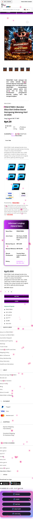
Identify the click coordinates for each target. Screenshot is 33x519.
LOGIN (8, 12)
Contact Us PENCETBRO (7, 335)
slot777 (2, 454)
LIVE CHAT (17, 514)
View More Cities (5, 471)
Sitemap (2, 344)
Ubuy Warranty (4, 361)
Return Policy (4, 383)
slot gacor (3, 451)
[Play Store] (15, 484)
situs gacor (3, 462)
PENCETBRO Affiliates (6, 395)
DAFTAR (24, 12)
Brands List (3, 378)
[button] (27, 22)
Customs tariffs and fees (8, 349)
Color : (8, 140)
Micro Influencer (5, 355)
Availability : (7, 135)
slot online (3, 448)
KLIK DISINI (10, 214)
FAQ (1, 389)
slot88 (2, 456)
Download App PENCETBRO (8, 375)
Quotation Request (6, 338)
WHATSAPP (17, 508)
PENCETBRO (7, 103)
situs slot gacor (5, 468)
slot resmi (3, 465)
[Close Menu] (2, 7)
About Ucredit (4, 392)
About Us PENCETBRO (6, 332)
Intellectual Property (6, 341)
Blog (1, 386)
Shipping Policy (4, 352)
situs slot (3, 459)
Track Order (4, 347)
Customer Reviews (5, 381)
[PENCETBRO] (8, 6)
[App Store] (5, 484)
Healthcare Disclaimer (7, 364)
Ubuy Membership (5, 358)
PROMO (17, 494)
